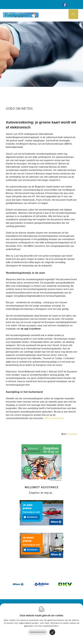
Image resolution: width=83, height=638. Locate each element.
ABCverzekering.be (54, 418)
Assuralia (72, 434)
